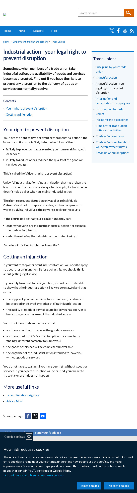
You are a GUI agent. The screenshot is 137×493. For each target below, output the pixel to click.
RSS (131, 30)
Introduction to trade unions (109, 111)
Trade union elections (110, 136)
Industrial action (106, 77)
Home (7, 30)
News (22, 30)
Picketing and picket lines (112, 119)
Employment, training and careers (30, 41)
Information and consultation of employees (113, 101)
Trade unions (58, 41)
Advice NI (14, 401)
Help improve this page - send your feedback (32, 432)
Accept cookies (119, 485)
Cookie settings (14, 436)
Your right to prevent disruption (26, 108)
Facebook (118, 30)
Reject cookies (89, 485)
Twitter (111, 30)
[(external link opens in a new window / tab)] (28, 416)
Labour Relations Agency (22, 395)
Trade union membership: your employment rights (112, 144)
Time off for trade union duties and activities (111, 128)
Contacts (38, 30)
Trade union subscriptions (112, 153)
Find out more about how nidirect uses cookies (33, 475)
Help (54, 30)
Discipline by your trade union (111, 69)
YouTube (125, 30)
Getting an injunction (19, 114)
